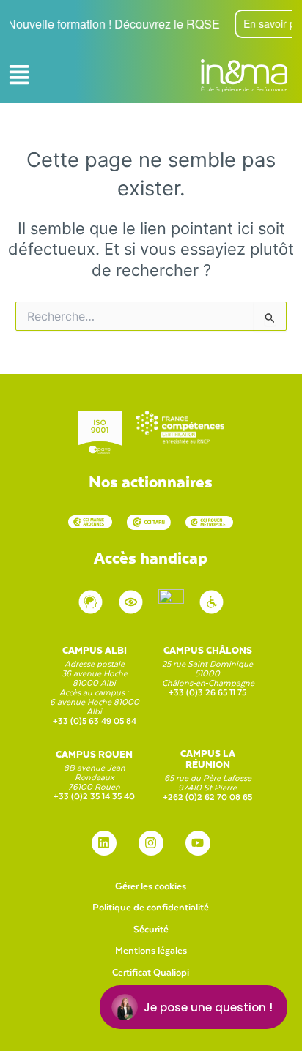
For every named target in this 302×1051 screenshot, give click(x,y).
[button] (18, 76)
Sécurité (151, 928)
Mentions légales (151, 949)
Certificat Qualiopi (150, 971)
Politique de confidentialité (150, 906)
